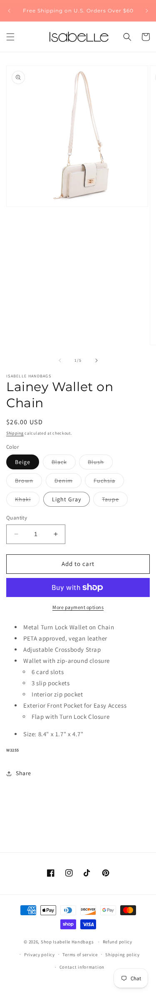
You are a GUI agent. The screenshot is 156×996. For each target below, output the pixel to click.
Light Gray (66, 499)
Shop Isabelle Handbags (67, 942)
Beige (22, 462)
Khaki (27, 501)
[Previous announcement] (9, 11)
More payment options (78, 607)
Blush (100, 463)
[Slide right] (96, 360)
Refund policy (117, 942)
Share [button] (23, 773)
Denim (68, 482)
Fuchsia (109, 482)
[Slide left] (60, 360)
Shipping (15, 433)
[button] (10, 37)
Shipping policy (122, 954)
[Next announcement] (147, 11)
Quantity (16, 517)
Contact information (81, 967)
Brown (28, 482)
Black (64, 463)
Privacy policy (39, 954)
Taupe (115, 501)
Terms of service (79, 954)
